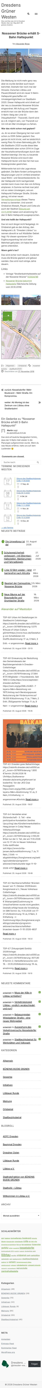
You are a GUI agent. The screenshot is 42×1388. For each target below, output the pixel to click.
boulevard (26, 1238)
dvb (32, 1241)
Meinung (7, 1101)
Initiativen (8, 1085)
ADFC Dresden (10, 1136)
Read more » (31, 643)
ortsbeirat (21, 1255)
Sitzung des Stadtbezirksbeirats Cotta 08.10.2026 (29, 491)
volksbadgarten (21, 1265)
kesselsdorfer (27, 1247)
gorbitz (4, 1247)
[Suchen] (38, 462)
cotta (25, 1241)
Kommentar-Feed (9, 1348)
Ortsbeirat (22, 366)
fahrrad (18, 1244)
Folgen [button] (34, 1364)
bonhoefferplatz (16, 1238)
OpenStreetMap (23, 357)
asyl (2, 1238)
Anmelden (5, 1339)
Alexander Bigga (23, 44)
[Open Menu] (36, 14)
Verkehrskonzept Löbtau (23, 1262)
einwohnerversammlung (8, 1244)
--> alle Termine (7, 527)
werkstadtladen (11, 1268)
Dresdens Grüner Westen (11, 11)
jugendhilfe (16, 1248)
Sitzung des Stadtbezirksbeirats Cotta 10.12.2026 (29, 516)
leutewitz (21, 1251)
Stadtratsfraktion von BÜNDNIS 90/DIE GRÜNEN (18, 1178)
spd (10, 1259)
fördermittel (36, 1244)
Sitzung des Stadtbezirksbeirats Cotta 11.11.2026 (29, 504)
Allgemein (10, 366)
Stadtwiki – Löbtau (12, 1187)
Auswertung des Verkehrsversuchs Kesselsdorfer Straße (19, 1030)
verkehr (12, 1262)
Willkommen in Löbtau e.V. (16, 1196)
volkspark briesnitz (34, 1265)
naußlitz (13, 1255)
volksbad (13, 1265)
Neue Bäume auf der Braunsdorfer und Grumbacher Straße (14, 597)
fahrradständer (26, 1244)
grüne (10, 1248)
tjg (7, 1262)
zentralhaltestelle (9, 1271)
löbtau (6, 1255)
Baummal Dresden (12, 1144)
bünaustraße (10, 1241)
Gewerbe (7, 1077)
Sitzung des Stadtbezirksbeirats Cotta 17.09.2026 (29, 479)
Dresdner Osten (11, 1152)
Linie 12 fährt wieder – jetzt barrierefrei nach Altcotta (18, 571)
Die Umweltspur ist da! (15, 543)
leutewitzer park (30, 1251)
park (28, 1255)
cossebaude (19, 1241)
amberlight (7, 993)
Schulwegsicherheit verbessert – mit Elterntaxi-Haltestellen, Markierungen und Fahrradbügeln (17, 557)
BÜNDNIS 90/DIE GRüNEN (16, 1069)
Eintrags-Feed (7, 1343)
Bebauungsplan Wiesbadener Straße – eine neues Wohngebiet (16, 1017)
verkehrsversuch (5, 1265)
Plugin (38, 357)
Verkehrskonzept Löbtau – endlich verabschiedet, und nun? (19, 1005)
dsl (30, 1241)
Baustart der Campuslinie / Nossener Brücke (18, 585)
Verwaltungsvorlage (11, 199)
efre (35, 1241)
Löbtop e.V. (8, 1168)
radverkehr (5, 1259)
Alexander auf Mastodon (16, 609)
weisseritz (4, 1268)
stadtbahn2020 (15, 369)
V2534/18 (32, 277)
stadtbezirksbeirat (30, 1259)
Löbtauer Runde (11, 1093)
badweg (7, 1238)
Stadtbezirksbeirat (12, 1117)
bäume (3, 1241)
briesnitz (34, 1238)
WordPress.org (8, 1352)
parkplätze (35, 1255)
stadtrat (3, 1262)
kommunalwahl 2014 (7, 1251)
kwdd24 (16, 1251)
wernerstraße (21, 1268)
